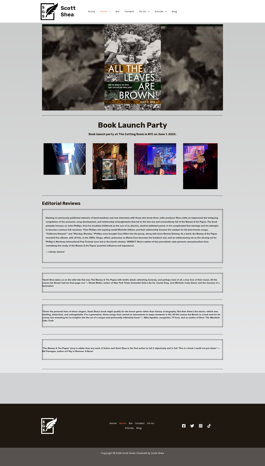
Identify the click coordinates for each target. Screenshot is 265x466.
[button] (108, 11)
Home (91, 11)
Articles (159, 11)
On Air (142, 11)
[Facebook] (184, 426)
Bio (117, 11)
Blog (174, 11)
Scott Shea (68, 11)
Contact (129, 11)
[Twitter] (192, 426)
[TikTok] (209, 426)
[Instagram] (201, 426)
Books (103, 11)
